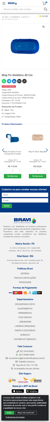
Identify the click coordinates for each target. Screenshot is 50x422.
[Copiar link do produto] (24, 81)
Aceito (9, 413)
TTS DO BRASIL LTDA (18, 103)
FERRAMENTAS (25, 313)
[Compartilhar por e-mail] (19, 81)
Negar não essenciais (26, 413)
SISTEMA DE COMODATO (25, 339)
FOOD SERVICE (25, 317)
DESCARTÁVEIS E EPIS (25, 304)
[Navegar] (3, 150)
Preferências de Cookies (15, 417)
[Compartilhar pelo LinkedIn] (14, 81)
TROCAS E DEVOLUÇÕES (25, 278)
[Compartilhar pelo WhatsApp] (4, 81)
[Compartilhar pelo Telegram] (9, 81)
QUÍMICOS (25, 335)
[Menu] (4, 3)
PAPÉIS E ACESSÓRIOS (25, 330)
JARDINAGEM (25, 322)
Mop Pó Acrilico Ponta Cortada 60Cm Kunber (12, 153)
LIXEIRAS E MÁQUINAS (25, 326)
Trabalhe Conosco (26, 362)
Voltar (44, 16)
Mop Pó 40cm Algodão (37, 152)
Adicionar (13, 176)
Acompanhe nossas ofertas (26, 368)
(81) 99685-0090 (26, 355)
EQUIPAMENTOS (25, 308)
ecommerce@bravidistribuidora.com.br (26, 358)
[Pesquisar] (45, 9)
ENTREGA (25, 273)
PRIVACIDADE (25, 282)
